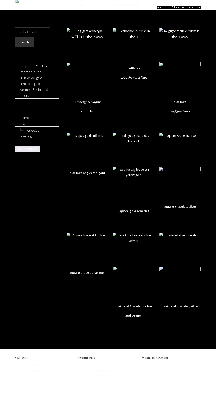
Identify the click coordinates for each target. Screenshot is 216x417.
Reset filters (27, 149)
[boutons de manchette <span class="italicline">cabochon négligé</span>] (133, 43)
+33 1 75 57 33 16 (27, 371)
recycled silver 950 (33, 72)
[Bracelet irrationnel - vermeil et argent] (133, 265)
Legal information (90, 376)
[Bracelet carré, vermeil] (87, 248)
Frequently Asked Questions (97, 365)
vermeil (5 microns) (34, 89)
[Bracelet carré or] (133, 167)
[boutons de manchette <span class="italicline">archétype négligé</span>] (87, 60)
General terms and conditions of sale (103, 371)
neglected (32, 130)
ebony (25, 95)
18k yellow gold (31, 78)
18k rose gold (30, 84)
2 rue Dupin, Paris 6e (29, 365)
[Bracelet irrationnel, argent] (180, 265)
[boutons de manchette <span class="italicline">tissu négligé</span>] (180, 60)
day (23, 123)
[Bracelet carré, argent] (180, 165)
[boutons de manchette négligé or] (87, 148)
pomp (24, 117)
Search (24, 42)
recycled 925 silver (33, 66)
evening (26, 136)
